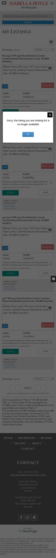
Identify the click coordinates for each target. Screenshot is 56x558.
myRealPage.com (28, 531)
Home (8, 438)
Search (28, 22)
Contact (28, 449)
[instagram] (28, 518)
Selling (20, 443)
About (37, 443)
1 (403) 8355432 (9, 206)
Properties (26, 438)
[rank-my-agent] (34, 518)
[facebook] (21, 518)
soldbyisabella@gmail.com (28, 475)
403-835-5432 (28, 7)
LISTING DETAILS (10, 192)
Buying (46, 438)
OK (28, 134)
